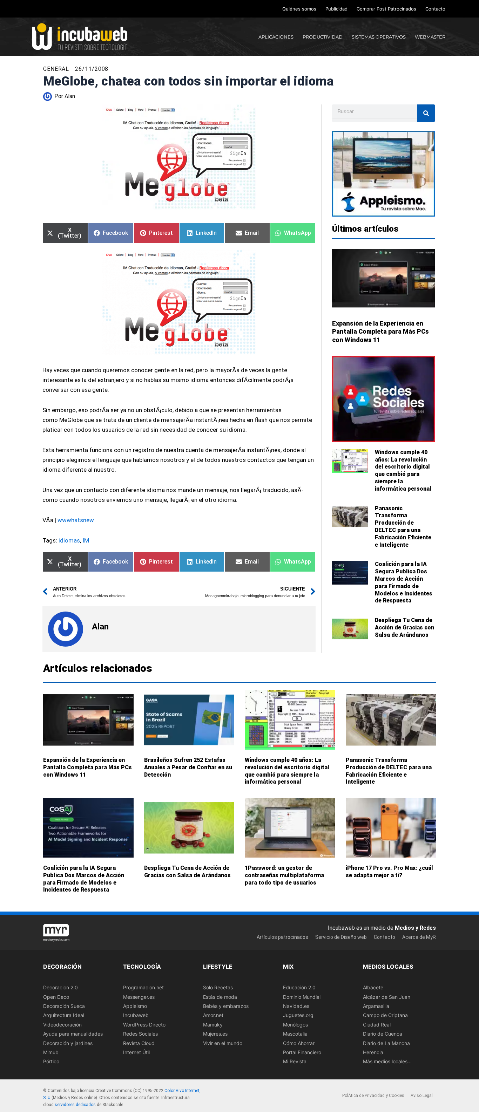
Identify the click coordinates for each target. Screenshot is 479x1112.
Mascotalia (295, 1034)
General (56, 69)
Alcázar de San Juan (386, 997)
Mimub (51, 1052)
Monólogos (295, 1025)
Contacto (435, 9)
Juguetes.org (298, 1015)
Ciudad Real (377, 1025)
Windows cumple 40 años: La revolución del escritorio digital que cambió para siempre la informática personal (403, 470)
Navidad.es (296, 1006)
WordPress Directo (144, 1025)
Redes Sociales (140, 1034)
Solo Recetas (218, 987)
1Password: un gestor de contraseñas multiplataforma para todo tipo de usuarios (284, 875)
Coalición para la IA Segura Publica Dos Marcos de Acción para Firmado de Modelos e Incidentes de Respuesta (403, 582)
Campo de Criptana (385, 1015)
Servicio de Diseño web (341, 937)
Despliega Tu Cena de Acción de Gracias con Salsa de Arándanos (404, 627)
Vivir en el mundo (222, 1043)
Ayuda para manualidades (73, 1034)
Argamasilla (376, 1006)
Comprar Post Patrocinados (386, 9)
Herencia (373, 1052)
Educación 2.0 (299, 987)
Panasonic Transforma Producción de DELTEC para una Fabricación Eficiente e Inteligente (403, 526)
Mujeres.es (215, 1034)
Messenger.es (139, 997)
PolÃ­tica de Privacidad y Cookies (373, 1095)
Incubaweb (136, 1015)
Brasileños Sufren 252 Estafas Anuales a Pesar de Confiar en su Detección (188, 767)
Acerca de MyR (419, 937)
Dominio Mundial (302, 997)
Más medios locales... (387, 1062)
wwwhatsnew (76, 520)
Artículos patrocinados (282, 937)
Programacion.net (143, 987)
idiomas (69, 540)
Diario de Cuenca (382, 1034)
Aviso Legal (422, 1095)
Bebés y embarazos (226, 1006)
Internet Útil (136, 1052)
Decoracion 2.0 (60, 987)
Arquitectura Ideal (63, 1015)
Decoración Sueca (64, 1006)
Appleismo (135, 1006)
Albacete (373, 987)
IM (85, 540)
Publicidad (336, 9)
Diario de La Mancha (386, 1043)
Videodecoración (62, 1025)
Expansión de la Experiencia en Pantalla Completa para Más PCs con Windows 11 (380, 331)
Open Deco (56, 997)
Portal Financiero (302, 1052)
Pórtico (51, 1062)
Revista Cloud (139, 1043)
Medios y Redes (415, 928)
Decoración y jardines (68, 1043)
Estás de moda (220, 997)
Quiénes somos (299, 9)
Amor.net (213, 1015)
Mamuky (213, 1025)
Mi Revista (294, 1062)
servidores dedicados (75, 1104)
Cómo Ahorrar (299, 1043)
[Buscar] (426, 113)
